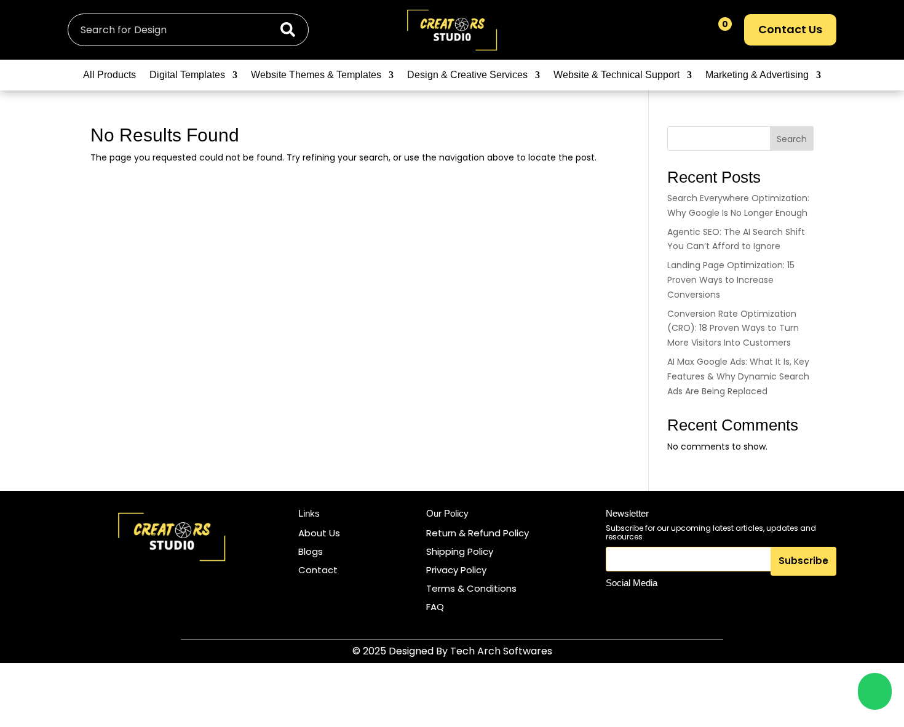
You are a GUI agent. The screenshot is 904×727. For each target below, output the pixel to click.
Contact (318, 569)
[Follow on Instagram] (617, 605)
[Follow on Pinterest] (674, 605)
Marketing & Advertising (757, 75)
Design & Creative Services (467, 75)
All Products (109, 75)
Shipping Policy (459, 551)
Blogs (310, 551)
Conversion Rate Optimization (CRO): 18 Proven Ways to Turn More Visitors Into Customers (733, 328)
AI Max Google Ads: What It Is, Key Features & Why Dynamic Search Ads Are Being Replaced (738, 376)
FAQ (435, 606)
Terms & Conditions (471, 588)
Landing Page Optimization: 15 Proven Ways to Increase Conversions (731, 280)
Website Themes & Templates (316, 75)
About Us (319, 532)
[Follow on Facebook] (645, 605)
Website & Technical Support (616, 75)
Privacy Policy (456, 569)
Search (792, 139)
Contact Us (790, 29)
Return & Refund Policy (477, 532)
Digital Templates (187, 75)
